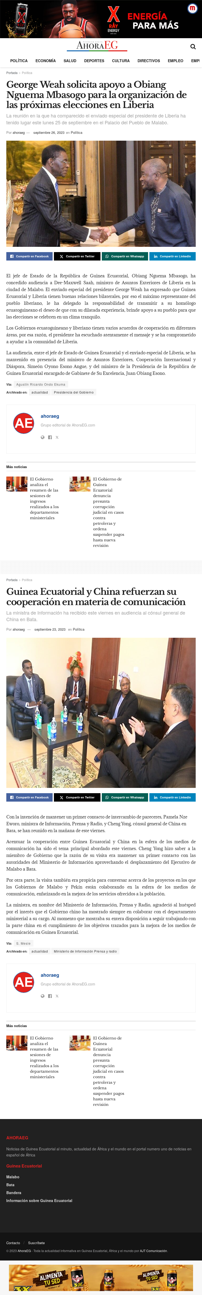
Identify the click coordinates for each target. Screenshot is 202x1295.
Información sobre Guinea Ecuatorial (39, 1200)
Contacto (13, 1242)
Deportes (94, 60)
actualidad (40, 392)
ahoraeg (19, 132)
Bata (10, 1184)
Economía (46, 60)
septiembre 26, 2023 (48, 132)
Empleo (175, 60)
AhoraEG (24, 1250)
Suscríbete (36, 1242)
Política (19, 60)
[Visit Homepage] (97, 46)
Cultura (121, 60)
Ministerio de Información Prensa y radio (85, 951)
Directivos (149, 60)
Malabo (12, 1176)
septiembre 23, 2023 (49, 629)
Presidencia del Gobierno (74, 392)
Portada (12, 72)
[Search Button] (193, 46)
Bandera (13, 1192)
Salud (70, 60)
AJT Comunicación (153, 1250)
